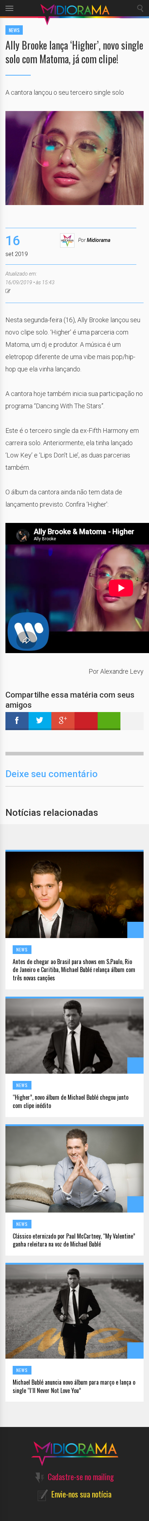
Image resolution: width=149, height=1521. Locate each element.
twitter (40, 721)
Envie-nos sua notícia (81, 1494)
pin (86, 721)
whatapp (109, 721)
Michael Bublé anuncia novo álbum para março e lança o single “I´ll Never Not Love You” (74, 1386)
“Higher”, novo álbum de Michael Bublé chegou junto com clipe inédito (70, 1101)
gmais (62, 721)
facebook (17, 721)
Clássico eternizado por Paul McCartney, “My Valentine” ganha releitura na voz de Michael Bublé (74, 1240)
